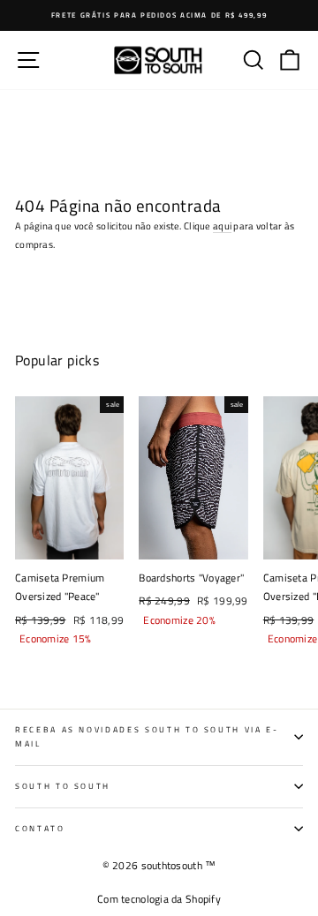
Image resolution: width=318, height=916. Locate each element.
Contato (40, 828)
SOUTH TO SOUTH (62, 786)
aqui (222, 225)
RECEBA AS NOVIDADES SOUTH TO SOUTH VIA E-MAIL (147, 737)
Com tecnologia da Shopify (159, 898)
